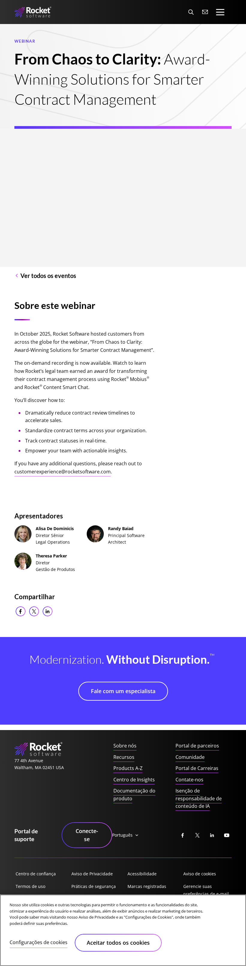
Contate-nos (189, 779)
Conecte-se (87, 835)
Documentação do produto (134, 794)
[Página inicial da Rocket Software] (32, 12)
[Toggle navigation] (220, 12)
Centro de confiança (36, 874)
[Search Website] (190, 12)
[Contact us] (205, 12)
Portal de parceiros (197, 745)
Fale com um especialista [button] (123, 691)
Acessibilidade (142, 874)
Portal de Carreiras (197, 768)
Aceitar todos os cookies (118, 942)
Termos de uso (30, 886)
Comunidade (190, 757)
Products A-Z (127, 768)
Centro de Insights (134, 779)
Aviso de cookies (199, 874)
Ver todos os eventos (48, 275)
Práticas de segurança (93, 886)
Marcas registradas (147, 886)
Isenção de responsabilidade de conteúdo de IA (199, 798)
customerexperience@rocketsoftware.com (62, 471)
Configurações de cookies (39, 942)
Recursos (123, 757)
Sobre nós (124, 745)
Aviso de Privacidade (92, 874)
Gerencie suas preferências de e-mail (206, 890)
